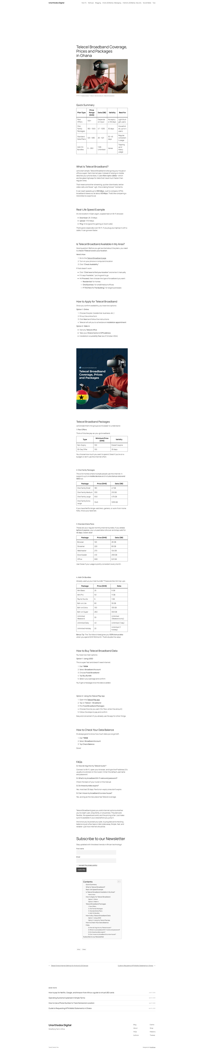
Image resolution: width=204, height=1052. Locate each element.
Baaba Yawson (85, 95)
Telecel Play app (93, 700)
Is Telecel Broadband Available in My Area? (100, 892)
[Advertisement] (102, 22)
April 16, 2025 (152, 1008)
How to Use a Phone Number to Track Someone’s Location (71, 1003)
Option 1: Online (93, 899)
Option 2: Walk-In (93, 901)
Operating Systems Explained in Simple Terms (67, 998)
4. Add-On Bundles (94, 913)
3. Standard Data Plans (95, 911)
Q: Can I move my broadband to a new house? (102, 934)
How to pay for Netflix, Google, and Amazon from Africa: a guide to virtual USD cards (81, 993)
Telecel (92, 95)
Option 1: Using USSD (94, 918)
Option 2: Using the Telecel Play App (99, 920)
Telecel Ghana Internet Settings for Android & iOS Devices (69, 966)
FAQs (87, 925)
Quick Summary (91, 884)
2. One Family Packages (95, 909)
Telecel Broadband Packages (96, 904)
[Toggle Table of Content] (118, 881)
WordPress (152, 1047)
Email (78, 857)
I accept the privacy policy (87, 865)
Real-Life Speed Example (94, 889)
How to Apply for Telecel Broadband (98, 897)
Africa (78, 949)
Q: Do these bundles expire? (96, 932)
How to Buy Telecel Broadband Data (98, 916)
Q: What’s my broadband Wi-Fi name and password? (104, 930)
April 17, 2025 (152, 1003)
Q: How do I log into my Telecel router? (99, 927)
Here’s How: (92, 894)
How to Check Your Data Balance (97, 923)
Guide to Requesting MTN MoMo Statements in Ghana (135, 966)
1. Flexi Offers (92, 906)
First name (80, 849)
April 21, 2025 (152, 998)
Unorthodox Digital (56, 3)
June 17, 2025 (152, 992)
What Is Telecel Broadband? (95, 887)
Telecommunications (109, 95)
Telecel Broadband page (96, 258)
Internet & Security (98, 95)
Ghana (84, 949)
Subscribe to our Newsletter (93, 937)
